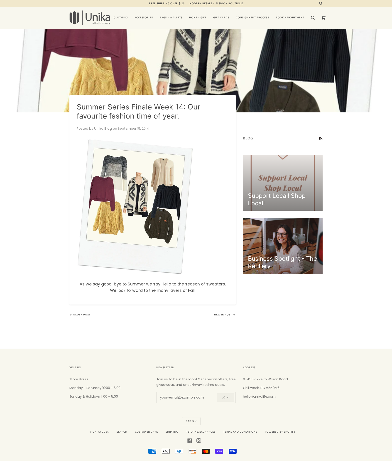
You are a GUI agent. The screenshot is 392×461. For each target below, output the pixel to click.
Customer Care (146, 431)
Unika (97, 431)
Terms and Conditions (240, 431)
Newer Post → (225, 314)
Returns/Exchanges (201, 431)
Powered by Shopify (280, 431)
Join (226, 397)
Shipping (172, 431)
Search (122, 431)
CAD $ (190, 421)
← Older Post (80, 314)
